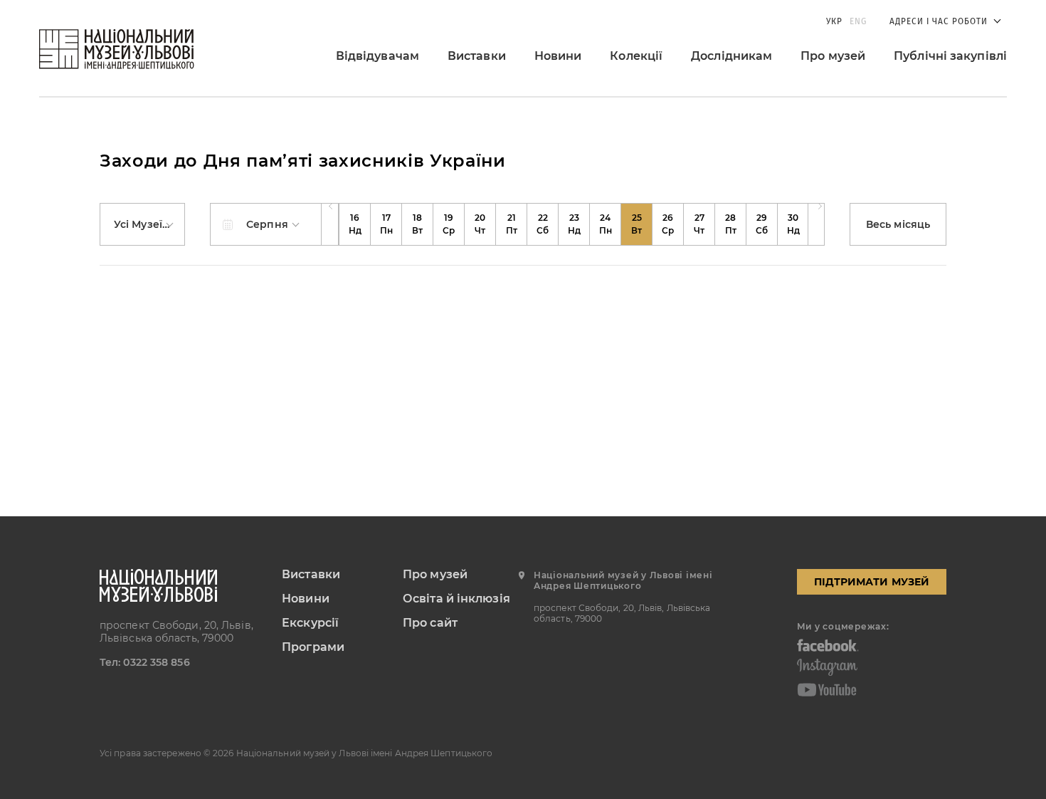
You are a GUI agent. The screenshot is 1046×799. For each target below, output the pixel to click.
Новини (558, 56)
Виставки (477, 56)
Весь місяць (898, 224)
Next (816, 224)
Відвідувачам (377, 56)
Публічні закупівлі (950, 56)
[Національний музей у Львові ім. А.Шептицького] (116, 49)
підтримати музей (871, 581)
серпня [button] (268, 224)
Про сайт (430, 623)
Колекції (636, 56)
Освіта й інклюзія (456, 598)
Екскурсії (310, 623)
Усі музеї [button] (139, 224)
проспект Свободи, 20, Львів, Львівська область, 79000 (176, 631)
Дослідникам (731, 56)
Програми (313, 647)
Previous (330, 224)
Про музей (833, 56)
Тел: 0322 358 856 (145, 662)
